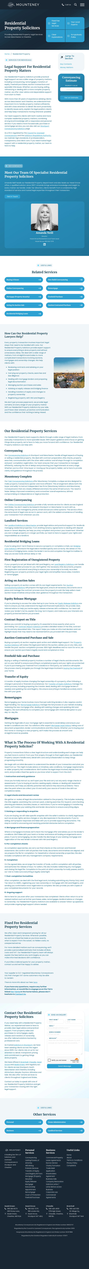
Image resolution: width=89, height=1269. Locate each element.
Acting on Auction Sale (15, 305)
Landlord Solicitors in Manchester (22, 525)
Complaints (71, 1165)
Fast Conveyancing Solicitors (20, 481)
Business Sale (51, 1179)
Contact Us (20, 994)
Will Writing (29, 1165)
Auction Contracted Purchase (59, 305)
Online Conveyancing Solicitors (21, 504)
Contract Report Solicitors (29, 626)
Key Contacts (66, 64)
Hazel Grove (30, 1206)
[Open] (80, 4)
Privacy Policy (72, 1163)
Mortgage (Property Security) (18, 297)
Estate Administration (57, 1122)
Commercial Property (54, 1157)
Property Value (71, 86)
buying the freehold (71, 668)
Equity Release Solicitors (68, 603)
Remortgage (53, 288)
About (69, 1157)
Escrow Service (52, 1163)
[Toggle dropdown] (63, 5)
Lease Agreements (53, 1160)
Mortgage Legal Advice (61, 725)
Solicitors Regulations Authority (38, 135)
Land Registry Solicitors (64, 564)
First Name (53, 1020)
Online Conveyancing (15, 288)
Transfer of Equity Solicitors (60, 684)
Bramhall (24, 1062)
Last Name (72, 1020)
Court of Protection (32, 1195)
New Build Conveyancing (58, 280)
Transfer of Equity (32, 1171)
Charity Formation (53, 1165)
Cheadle (32, 1062)
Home (7, 54)
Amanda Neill (44, 232)
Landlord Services (55, 1131)
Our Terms (15, 991)
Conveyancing (31, 1157)
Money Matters (66, 67)
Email (51, 1026)
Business (10, 1131)
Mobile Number (55, 1032)
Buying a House (13, 280)
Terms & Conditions (74, 1160)
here (35, 982)
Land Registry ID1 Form (33, 1174)
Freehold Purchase (55, 297)
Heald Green (19, 1064)
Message (52, 1038)
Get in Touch (12, 196)
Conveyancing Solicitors (18, 455)
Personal (10, 1122)
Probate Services (31, 1168)
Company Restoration (54, 1181)
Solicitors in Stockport (22, 1045)
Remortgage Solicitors (30, 704)
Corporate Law (52, 1192)
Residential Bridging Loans (17, 314)
